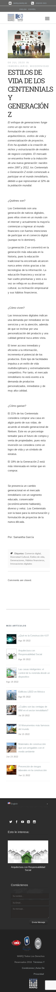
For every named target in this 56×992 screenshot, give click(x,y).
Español (32, 9)
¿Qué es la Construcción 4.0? (33, 635)
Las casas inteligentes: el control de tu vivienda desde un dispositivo (34, 673)
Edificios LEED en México (31, 691)
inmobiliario (18, 66)
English (22, 9)
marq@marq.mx (20, 3)
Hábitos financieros (34, 560)
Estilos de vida (37, 557)
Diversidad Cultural (19, 557)
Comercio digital (33, 553)
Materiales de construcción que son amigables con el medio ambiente (32, 748)
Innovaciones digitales (21, 563)
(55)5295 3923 (41, 3)
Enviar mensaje (38, 922)
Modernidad (39, 66)
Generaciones (17, 560)
